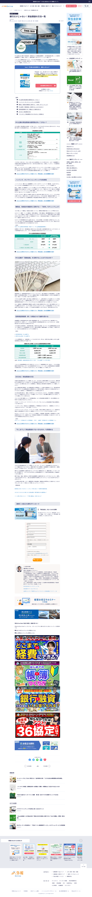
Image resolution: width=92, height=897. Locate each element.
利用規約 (26, 891)
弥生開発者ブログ (71, 155)
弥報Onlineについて (16, 891)
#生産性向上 (69, 883)
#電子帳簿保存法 (72, 880)
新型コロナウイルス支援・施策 (27, 20)
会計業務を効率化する (46, 85)
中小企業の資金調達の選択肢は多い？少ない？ (29, 99)
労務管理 (69, 174)
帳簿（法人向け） (71, 165)
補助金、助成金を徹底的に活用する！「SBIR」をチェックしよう (33, 104)
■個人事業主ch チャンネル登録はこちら (25, 633)
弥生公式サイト (70, 146)
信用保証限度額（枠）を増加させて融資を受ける (30, 109)
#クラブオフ (67, 885)
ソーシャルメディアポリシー (48, 891)
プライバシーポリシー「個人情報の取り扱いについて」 (36, 553)
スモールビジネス (14, 20)
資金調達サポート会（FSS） (30, 588)
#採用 (75, 883)
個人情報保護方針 (63, 891)
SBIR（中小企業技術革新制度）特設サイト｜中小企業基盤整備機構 (30, 226)
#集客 (53, 883)
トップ (11, 10)
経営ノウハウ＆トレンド (57, 6)
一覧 (37, 766)
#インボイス (55, 880)
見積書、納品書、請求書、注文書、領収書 (74, 162)
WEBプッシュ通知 (35, 891)
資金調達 (36, 20)
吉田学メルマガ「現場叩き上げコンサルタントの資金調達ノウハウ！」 (40, 591)
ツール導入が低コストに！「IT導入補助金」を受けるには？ (28, 496)
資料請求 (80, 6)
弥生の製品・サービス (58, 876)
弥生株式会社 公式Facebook (73, 149)
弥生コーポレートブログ (72, 153)
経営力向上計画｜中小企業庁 (22, 336)
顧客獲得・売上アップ (24, 6)
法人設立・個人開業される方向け (74, 177)
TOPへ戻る (83, 866)
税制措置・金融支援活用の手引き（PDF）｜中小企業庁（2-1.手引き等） (34, 360)
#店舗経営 (60, 885)
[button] (77, 840)
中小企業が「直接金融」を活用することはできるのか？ (31, 107)
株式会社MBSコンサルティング (31, 586)
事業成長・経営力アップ (46, 6)
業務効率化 (69, 876)
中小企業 (19, 20)
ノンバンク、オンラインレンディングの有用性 (29, 102)
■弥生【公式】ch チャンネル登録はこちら (25, 630)
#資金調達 (58, 883)
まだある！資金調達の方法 (25, 112)
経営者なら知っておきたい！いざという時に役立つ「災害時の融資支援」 (31, 488)
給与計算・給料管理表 (72, 170)
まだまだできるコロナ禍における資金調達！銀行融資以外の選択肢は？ (31, 492)
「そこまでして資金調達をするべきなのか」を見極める (31, 114)
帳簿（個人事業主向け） (72, 168)
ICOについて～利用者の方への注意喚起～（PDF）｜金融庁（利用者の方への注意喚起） (34, 420)
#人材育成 (54, 885)
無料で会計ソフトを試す (71, 6)
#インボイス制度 (63, 880)
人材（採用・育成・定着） (35, 6)
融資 (33, 20)
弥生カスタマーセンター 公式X (73, 151)
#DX (64, 883)
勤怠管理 (69, 172)
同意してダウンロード (37, 560)
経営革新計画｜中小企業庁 (22, 334)
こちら (50, 90)
